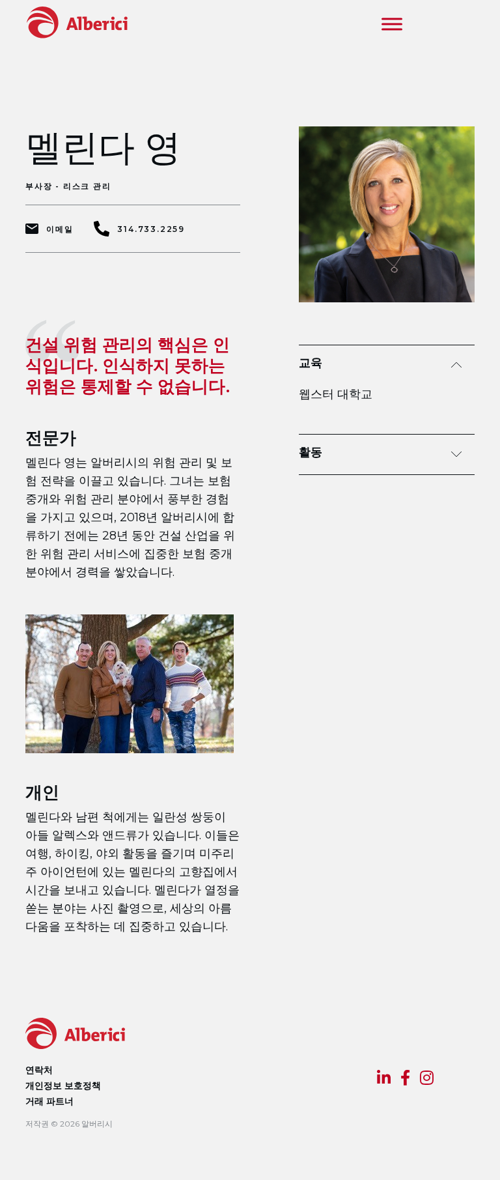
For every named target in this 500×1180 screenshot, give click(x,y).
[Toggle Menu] (392, 24)
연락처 (39, 1070)
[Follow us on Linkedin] (384, 1079)
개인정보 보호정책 (63, 1085)
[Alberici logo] (72, 22)
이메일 (59, 229)
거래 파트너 (49, 1101)
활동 (310, 452)
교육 (310, 363)
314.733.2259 (151, 229)
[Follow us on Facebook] (405, 1079)
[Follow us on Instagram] (427, 1079)
